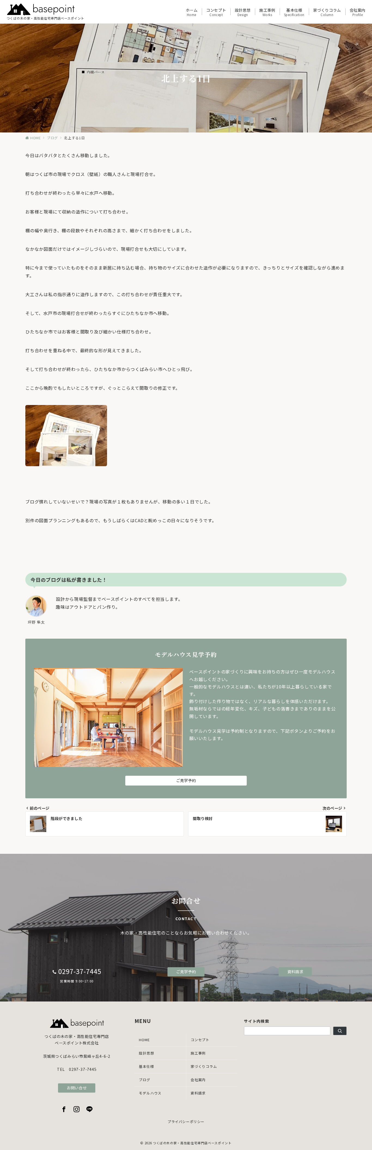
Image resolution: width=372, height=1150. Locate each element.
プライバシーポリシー (185, 1121)
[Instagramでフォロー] (77, 1109)
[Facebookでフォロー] (64, 1109)
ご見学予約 (186, 780)
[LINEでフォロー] (89, 1109)
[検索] (340, 1031)
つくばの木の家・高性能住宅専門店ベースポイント (192, 1143)
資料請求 (295, 971)
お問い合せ (77, 1087)
